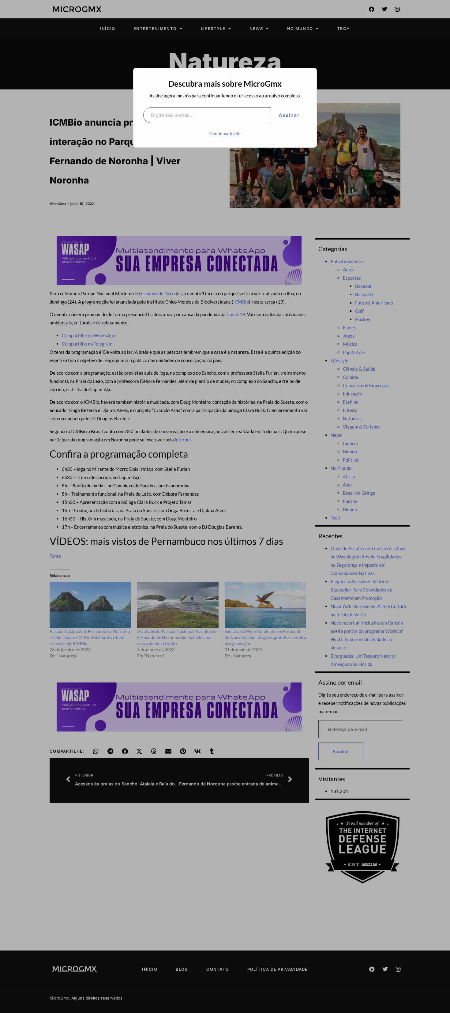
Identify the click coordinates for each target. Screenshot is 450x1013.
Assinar (289, 115)
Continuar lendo (225, 133)
